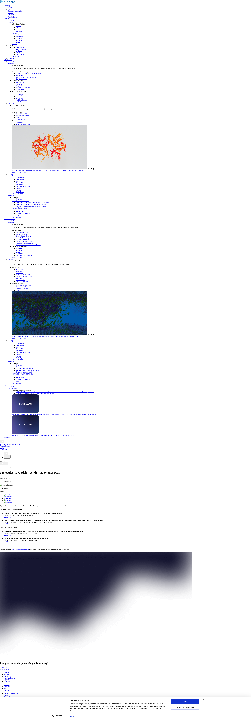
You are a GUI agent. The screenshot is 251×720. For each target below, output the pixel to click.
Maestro (18, 26)
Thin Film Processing (22, 238)
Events (18, 181)
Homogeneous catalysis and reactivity (27, 370)
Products (10, 22)
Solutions (11, 63)
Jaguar (18, 42)
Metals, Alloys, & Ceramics (24, 243)
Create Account (14, 693)
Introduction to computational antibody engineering (31, 204)
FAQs (17, 215)
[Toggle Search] (2, 441)
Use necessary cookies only (184, 707)
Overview (11, 20)
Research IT (19, 117)
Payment (2, 446)
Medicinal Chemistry (22, 115)
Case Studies (20, 178)
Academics (19, 123)
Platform (6, 19)
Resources (11, 174)
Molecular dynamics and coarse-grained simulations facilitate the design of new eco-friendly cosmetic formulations (47, 336)
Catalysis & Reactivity (23, 239)
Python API (19, 52)
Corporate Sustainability (15, 11)
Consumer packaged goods (24, 372)
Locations (11, 14)
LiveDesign (19, 31)
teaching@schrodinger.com (20, 549)
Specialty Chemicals (22, 281)
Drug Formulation (21, 79)
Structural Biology (21, 119)
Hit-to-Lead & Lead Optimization (26, 77)
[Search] (2, 463)
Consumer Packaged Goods (24, 241)
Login (6, 693)
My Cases (19, 51)
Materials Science (9, 219)
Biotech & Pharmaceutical (24, 124)
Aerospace (19, 271)
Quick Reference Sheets (23, 186)
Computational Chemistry (24, 114)
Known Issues (20, 54)
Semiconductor (20, 280)
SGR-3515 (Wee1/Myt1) (35, 393)
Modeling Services (21, 100)
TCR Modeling (20, 89)
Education (11, 195)
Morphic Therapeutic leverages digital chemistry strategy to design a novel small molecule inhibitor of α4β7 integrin (47, 170)
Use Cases (11, 104)
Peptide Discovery (21, 84)
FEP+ (17, 29)
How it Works (20, 377)
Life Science (8, 60)
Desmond (19, 40)
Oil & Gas (19, 278)
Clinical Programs (13, 388)
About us (11, 7)
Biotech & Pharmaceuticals (24, 274)
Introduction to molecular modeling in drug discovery (32, 202)
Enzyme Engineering (22, 86)
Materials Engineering (22, 288)
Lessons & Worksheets (23, 213)
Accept (185, 701)
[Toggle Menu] (7, 457)
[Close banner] (203, 699)
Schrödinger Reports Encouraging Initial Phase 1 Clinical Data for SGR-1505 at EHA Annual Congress (44, 435)
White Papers (20, 192)
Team (9, 9)
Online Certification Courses (20, 201)
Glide (17, 27)
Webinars (18, 190)
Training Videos (21, 183)
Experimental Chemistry (23, 287)
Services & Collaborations (24, 255)
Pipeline (6, 385)
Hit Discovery (20, 75)
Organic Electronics (22, 234)
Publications (19, 185)
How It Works (20, 211)
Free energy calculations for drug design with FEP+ (32, 206)
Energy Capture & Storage (24, 236)
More (72, 716)
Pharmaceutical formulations (24, 368)
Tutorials (18, 188)
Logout (7, 446)
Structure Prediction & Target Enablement (29, 73)
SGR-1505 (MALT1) (55, 392)
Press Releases (12, 17)
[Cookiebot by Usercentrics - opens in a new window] (57, 716)
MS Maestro (19, 36)
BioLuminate (20, 98)
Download (11, 58)
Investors (7, 438)
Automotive (19, 273)
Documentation (20, 47)
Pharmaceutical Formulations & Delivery (28, 245)
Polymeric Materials (22, 232)
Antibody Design (21, 82)
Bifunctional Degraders (23, 87)
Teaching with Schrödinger (20, 376)
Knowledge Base (21, 49)
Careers (10, 13)
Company (7, 6)
